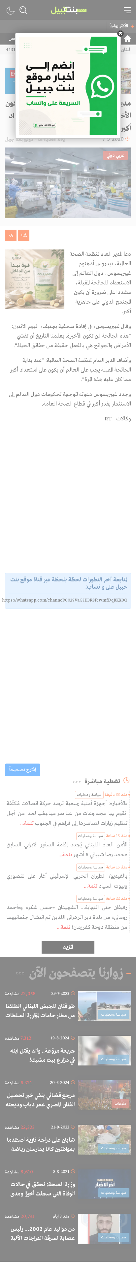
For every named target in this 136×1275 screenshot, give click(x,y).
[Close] (120, 33)
